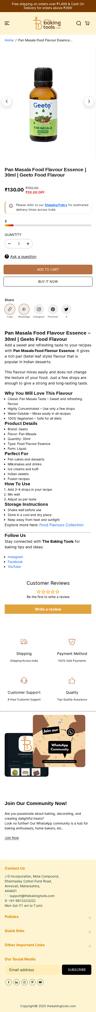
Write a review (48, 609)
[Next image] (89, 101)
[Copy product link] (10, 309)
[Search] (79, 23)
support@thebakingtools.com (32, 896)
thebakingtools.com (61, 1006)
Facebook (15, 562)
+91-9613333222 (21, 901)
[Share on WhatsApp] (24, 309)
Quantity (13, 235)
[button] (7, 23)
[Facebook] (9, 982)
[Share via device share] (39, 309)
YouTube (14, 566)
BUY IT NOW (48, 281)
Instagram (15, 557)
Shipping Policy (56, 205)
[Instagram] (24, 982)
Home (9, 40)
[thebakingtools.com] (47, 23)
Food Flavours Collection (61, 524)
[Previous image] (7, 101)
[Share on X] (66, 309)
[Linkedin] (17, 982)
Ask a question (23, 256)
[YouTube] (40, 982)
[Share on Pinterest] (53, 309)
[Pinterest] (32, 982)
